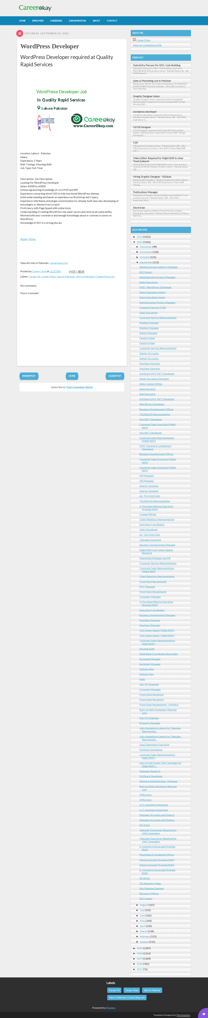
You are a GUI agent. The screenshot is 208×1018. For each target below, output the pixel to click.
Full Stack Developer (150, 749)
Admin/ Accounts (149, 353)
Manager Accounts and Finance (156, 814)
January (144, 941)
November (146, 251)
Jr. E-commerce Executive (153, 804)
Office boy (145, 794)
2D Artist (144, 825)
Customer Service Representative (157, 317)
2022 (140, 241)
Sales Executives (148, 282)
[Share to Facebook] (79, 271)
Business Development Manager (157, 544)
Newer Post (29, 376)
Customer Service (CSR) (152, 307)
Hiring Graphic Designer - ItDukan (152, 176)
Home (72, 376)
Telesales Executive (150, 539)
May (142, 920)
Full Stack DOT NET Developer (157, 373)
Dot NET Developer (150, 419)
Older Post (115, 376)
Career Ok (34, 276)
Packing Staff (147, 648)
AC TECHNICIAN (149, 495)
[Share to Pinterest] (82, 271)
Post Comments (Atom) (79, 387)
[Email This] (70, 271)
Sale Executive (147, 388)
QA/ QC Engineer (149, 684)
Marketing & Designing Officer (156, 854)
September (146, 262)
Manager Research (149, 771)
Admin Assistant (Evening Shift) (156, 859)
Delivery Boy (146, 669)
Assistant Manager (150, 659)
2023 (140, 236)
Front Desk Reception (151, 694)
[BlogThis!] (73, 271)
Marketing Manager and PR (154, 558)
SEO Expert (145, 272)
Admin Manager (148, 332)
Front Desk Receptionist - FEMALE (159, 704)
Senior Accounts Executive (154, 378)
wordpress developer (145, 111)
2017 (140, 969)
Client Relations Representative (156, 519)
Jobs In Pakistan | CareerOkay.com (95, 276)
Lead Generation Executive (154, 744)
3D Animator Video (150, 883)
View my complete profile (147, 45)
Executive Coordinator (152, 524)
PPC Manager (147, 586)
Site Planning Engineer (151, 888)
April (142, 925)
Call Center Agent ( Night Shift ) (157, 630)
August (144, 904)
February (145, 936)
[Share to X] (76, 271)
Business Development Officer (156, 409)
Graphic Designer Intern (146, 96)
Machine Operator (149, 363)
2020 (140, 953)
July (142, 910)
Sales (142, 679)
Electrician (139, 207)
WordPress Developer (49, 46)
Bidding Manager (149, 322)
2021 (140, 948)
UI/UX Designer (142, 127)
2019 (140, 958)
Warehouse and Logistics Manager (158, 266)
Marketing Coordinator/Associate (158, 653)
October (145, 257)
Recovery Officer (149, 893)
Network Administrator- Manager (158, 781)
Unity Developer (148, 529)
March (143, 931)
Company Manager (150, 596)
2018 (140, 963)
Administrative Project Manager (157, 277)
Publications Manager (145, 192)
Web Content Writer (150, 383)
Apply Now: (28, 239)
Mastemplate (183, 1015)
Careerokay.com (58, 262)
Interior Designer (148, 485)
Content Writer (147, 514)
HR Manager (146, 475)
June (142, 915)
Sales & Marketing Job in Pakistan (152, 80)
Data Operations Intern (152, 292)
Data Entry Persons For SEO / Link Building (157, 65)
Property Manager (149, 723)
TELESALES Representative (154, 414)
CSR (135, 142)
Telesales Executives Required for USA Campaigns (158, 832)
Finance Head (147, 338)
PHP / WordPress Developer (155, 287)
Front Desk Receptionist (153, 581)
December (146, 246)
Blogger (110, 1007)
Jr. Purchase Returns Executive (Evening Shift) (156, 508)
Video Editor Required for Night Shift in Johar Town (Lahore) (158, 159)
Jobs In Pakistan (66, 276)
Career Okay (48, 276)
